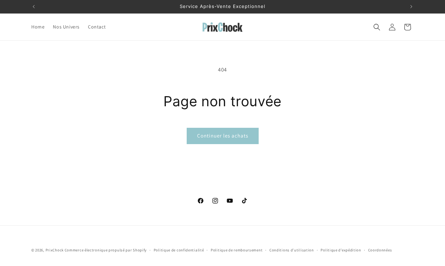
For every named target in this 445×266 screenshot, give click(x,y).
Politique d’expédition (341, 250)
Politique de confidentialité (179, 250)
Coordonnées (380, 250)
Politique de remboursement (236, 250)
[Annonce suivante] (411, 6)
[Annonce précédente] (33, 6)
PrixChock (55, 250)
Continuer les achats (222, 135)
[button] (377, 27)
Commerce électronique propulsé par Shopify (106, 250)
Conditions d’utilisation (291, 250)
